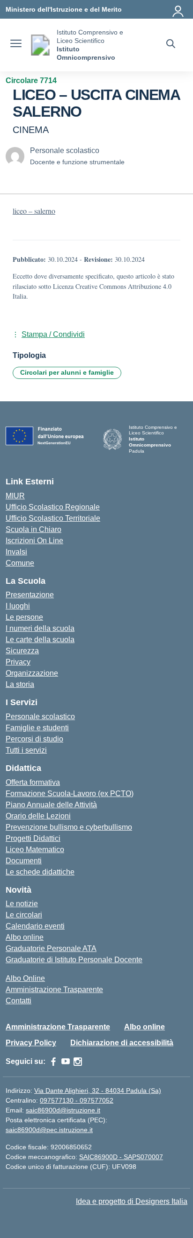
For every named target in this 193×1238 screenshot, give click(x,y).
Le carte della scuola (40, 639)
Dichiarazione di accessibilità (121, 1043)
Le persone (24, 617)
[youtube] (65, 1061)
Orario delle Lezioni (38, 816)
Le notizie (22, 904)
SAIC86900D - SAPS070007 (121, 1157)
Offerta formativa (33, 782)
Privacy (18, 662)
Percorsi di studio (34, 739)
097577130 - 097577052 (76, 1100)
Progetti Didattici (33, 838)
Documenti (24, 861)
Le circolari (24, 915)
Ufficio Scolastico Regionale (53, 507)
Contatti (18, 1001)
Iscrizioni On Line (34, 541)
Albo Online (25, 978)
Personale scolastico (40, 716)
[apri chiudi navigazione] (16, 44)
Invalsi (16, 552)
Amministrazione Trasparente (54, 989)
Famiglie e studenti (37, 728)
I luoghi (18, 606)
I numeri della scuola (40, 628)
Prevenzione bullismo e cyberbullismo (69, 827)
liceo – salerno (34, 211)
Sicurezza (22, 651)
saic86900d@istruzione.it (63, 1110)
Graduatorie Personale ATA (51, 948)
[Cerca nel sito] (170, 45)
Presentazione (30, 595)
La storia (20, 684)
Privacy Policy (31, 1043)
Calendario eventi (35, 926)
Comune (20, 563)
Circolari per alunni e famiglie (67, 372)
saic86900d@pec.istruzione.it (49, 1129)
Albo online (25, 937)
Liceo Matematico (35, 849)
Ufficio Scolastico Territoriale (53, 518)
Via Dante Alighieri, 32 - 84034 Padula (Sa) (97, 1090)
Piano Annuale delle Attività (51, 805)
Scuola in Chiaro (33, 529)
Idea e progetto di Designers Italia (131, 1201)
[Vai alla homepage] (40, 45)
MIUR (15, 496)
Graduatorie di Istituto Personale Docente (74, 960)
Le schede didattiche (40, 872)
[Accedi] (178, 9)
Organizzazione (32, 673)
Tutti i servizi (26, 750)
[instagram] (78, 1061)
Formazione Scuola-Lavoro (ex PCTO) (70, 793)
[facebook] (53, 1061)
